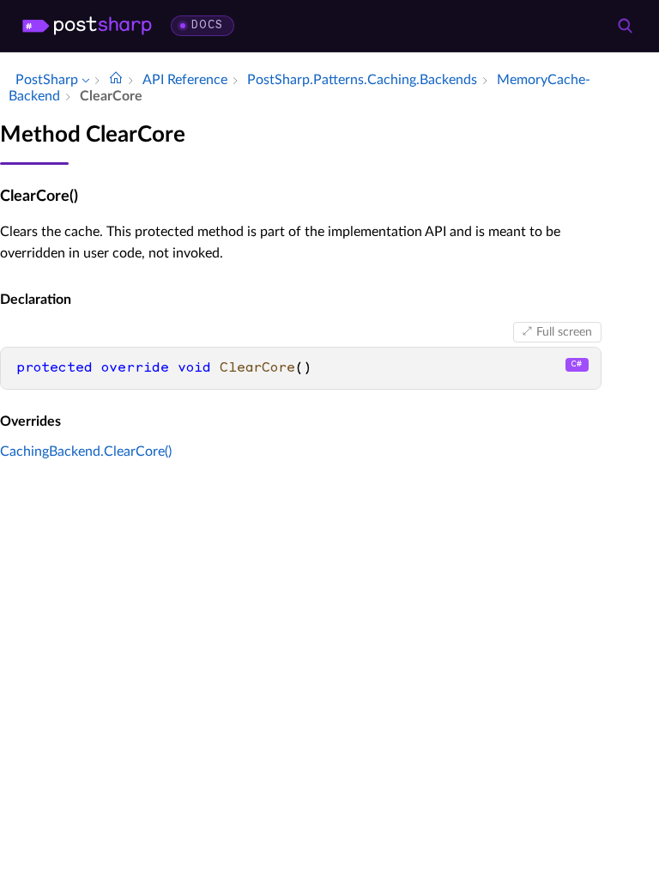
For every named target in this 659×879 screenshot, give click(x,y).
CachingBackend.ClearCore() (86, 451)
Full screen (564, 332)
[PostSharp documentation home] (116, 80)
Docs (207, 25)
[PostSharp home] (87, 25)
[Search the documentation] (625, 26)
